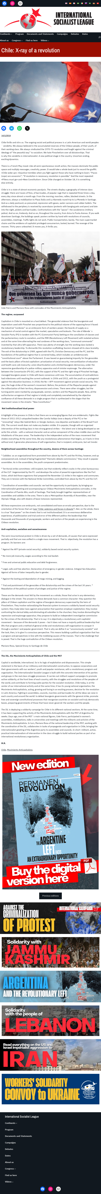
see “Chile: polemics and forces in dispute (53, 509)
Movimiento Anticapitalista (20, 749)
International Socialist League (22, 1116)
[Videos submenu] (48, 40)
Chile (3, 749)
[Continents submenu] (11, 34)
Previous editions (50, 895)
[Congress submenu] (22, 40)
